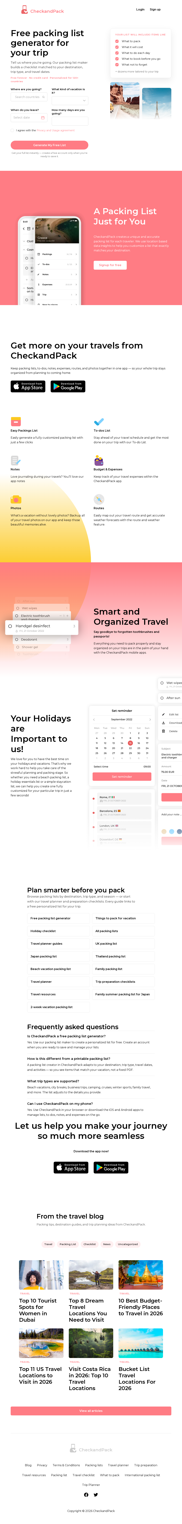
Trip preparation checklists (115, 981)
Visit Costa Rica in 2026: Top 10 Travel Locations (90, 1378)
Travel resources (43, 994)
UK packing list (106, 943)
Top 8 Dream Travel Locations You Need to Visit (88, 1310)
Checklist (90, 1244)
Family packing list (108, 969)
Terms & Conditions (66, 1465)
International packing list (142, 1475)
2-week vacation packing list (52, 1007)
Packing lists (94, 1465)
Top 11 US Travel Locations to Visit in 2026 (40, 1375)
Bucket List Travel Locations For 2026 (137, 1378)
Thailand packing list (110, 956)
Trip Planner (91, 1485)
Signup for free (110, 265)
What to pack (109, 1475)
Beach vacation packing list (51, 969)
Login (140, 9)
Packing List (68, 1244)
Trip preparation (145, 1465)
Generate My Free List (49, 145)
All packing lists (106, 931)
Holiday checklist (43, 931)
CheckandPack (47, 11)
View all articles (91, 1411)
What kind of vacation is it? (68, 91)
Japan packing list (44, 956)
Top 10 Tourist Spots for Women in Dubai (38, 1310)
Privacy (42, 1465)
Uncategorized (128, 1244)
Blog (28, 1465)
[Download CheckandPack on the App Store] (28, 386)
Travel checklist (84, 1475)
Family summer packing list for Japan (122, 994)
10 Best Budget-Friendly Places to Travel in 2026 (141, 1307)
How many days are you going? (68, 111)
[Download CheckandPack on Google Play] (68, 386)
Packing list (59, 1475)
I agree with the (45, 130)
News (107, 1244)
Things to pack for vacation (115, 918)
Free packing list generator (51, 918)
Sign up (155, 9)
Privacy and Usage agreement (56, 130)
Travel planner (41, 981)
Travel (48, 1244)
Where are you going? (26, 89)
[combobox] (29, 96)
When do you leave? (25, 110)
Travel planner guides (46, 943)
